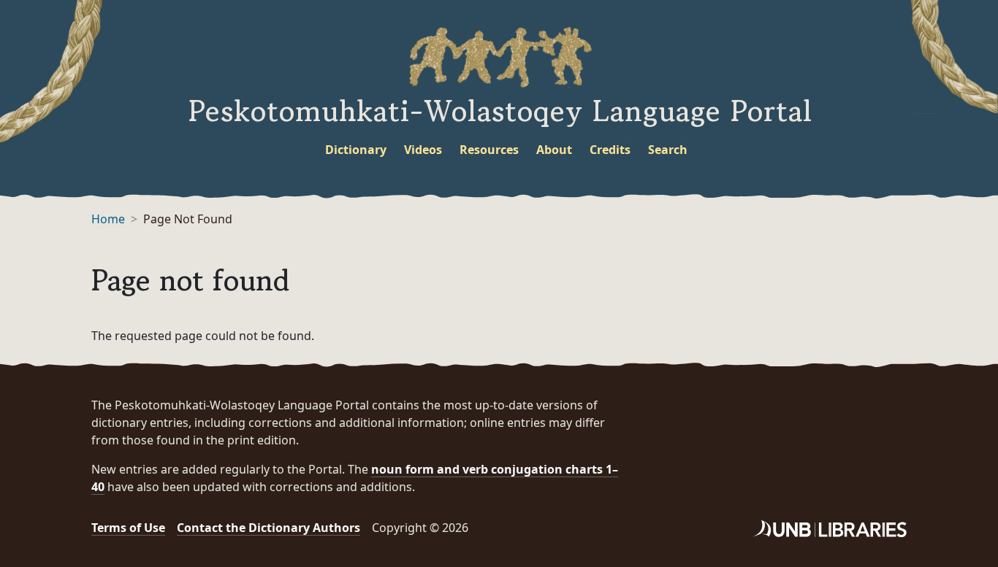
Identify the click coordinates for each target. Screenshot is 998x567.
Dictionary (355, 150)
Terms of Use (128, 528)
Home (108, 219)
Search (667, 150)
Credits (610, 150)
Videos (423, 150)
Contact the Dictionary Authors (268, 528)
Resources (489, 150)
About (554, 150)
